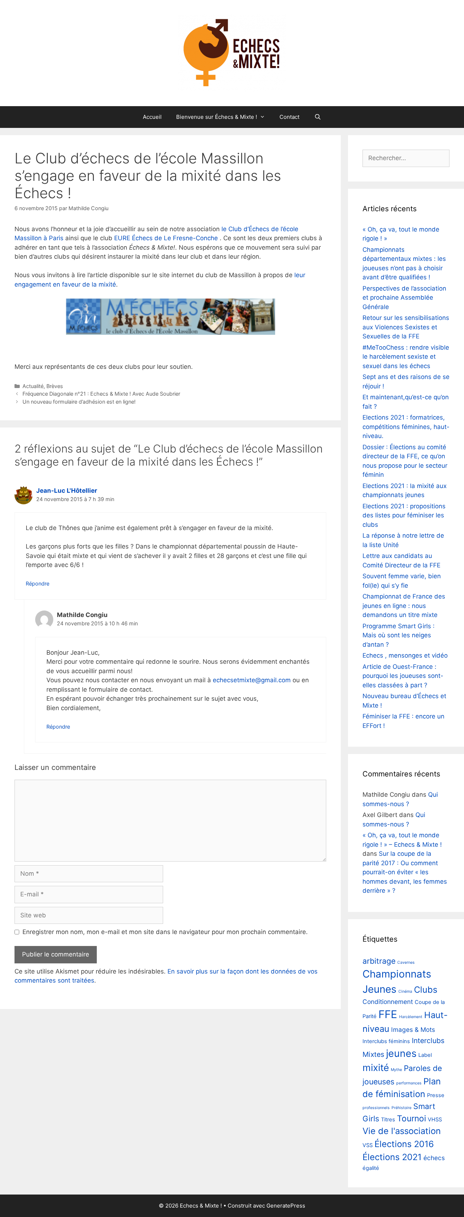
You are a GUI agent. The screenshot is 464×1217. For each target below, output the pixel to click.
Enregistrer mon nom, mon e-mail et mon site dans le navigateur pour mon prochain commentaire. (165, 931)
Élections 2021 (392, 1157)
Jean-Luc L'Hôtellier (66, 490)
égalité (370, 1168)
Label (425, 1055)
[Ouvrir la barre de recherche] (317, 117)
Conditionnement (387, 1001)
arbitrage (378, 961)
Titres (388, 1119)
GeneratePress (285, 1205)
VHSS (435, 1119)
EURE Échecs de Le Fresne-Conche (166, 238)
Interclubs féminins (386, 1041)
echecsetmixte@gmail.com (252, 680)
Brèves (54, 386)
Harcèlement (410, 1016)
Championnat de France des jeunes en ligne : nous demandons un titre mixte (403, 605)
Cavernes (406, 962)
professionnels (376, 1107)
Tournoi (411, 1118)
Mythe (396, 1069)
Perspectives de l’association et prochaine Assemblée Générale (404, 297)
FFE (387, 1014)
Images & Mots (413, 1029)
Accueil (152, 116)
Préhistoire (401, 1107)
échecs (434, 1158)
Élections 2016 (404, 1144)
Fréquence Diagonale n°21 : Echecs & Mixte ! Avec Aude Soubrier (101, 394)
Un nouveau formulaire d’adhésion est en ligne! (79, 402)
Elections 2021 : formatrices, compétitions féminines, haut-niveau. (406, 426)
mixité (375, 1067)
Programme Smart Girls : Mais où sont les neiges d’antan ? (398, 635)
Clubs (425, 989)
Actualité (33, 386)
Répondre (37, 583)
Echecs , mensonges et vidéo (405, 655)
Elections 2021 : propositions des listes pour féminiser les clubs (404, 515)
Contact (289, 116)
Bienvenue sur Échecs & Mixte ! (216, 116)
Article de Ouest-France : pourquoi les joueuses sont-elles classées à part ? (402, 676)
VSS (367, 1145)
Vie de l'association (401, 1131)
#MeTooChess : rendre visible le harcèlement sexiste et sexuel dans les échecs (405, 357)
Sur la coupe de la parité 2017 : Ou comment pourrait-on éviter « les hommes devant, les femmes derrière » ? (404, 872)
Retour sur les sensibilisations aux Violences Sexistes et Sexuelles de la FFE (405, 327)
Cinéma (405, 991)
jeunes (401, 1053)
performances (409, 1083)
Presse (435, 1095)
